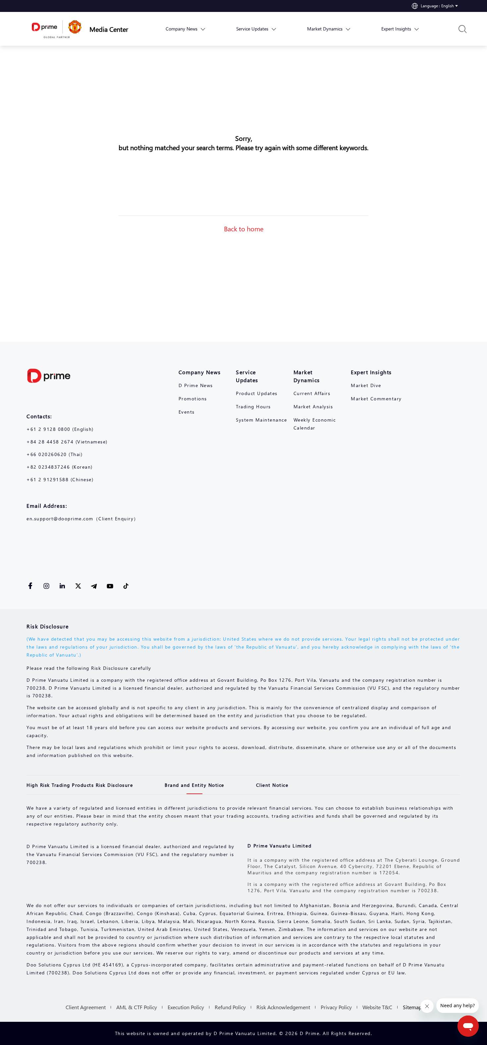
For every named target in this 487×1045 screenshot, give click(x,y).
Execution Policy (186, 1007)
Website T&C (377, 1007)
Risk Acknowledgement (283, 1007)
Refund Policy (230, 1007)
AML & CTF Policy (136, 1007)
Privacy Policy (336, 1007)
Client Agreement (86, 1007)
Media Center (108, 28)
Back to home (243, 228)
